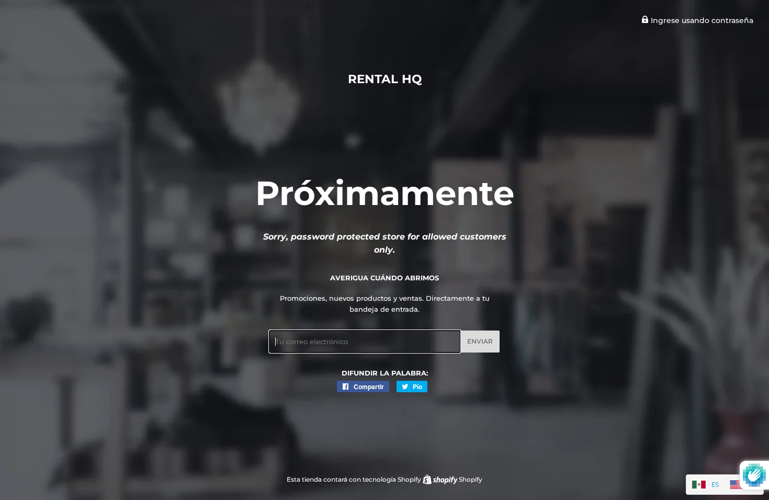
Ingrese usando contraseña (701, 20)
